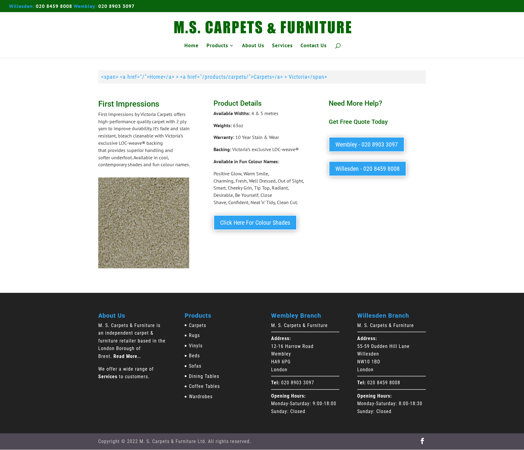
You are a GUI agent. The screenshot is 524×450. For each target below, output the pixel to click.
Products (217, 46)
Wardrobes (201, 396)
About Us (253, 46)
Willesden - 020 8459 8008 (367, 168)
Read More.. (127, 356)
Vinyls (196, 346)
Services (282, 46)
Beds (194, 356)
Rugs (194, 335)
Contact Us (314, 46)
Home (191, 46)
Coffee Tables (204, 386)
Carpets (197, 325)
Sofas (195, 366)
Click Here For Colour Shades (255, 222)
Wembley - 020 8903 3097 (366, 144)
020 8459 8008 (54, 6)
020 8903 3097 (116, 6)
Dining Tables (204, 376)
